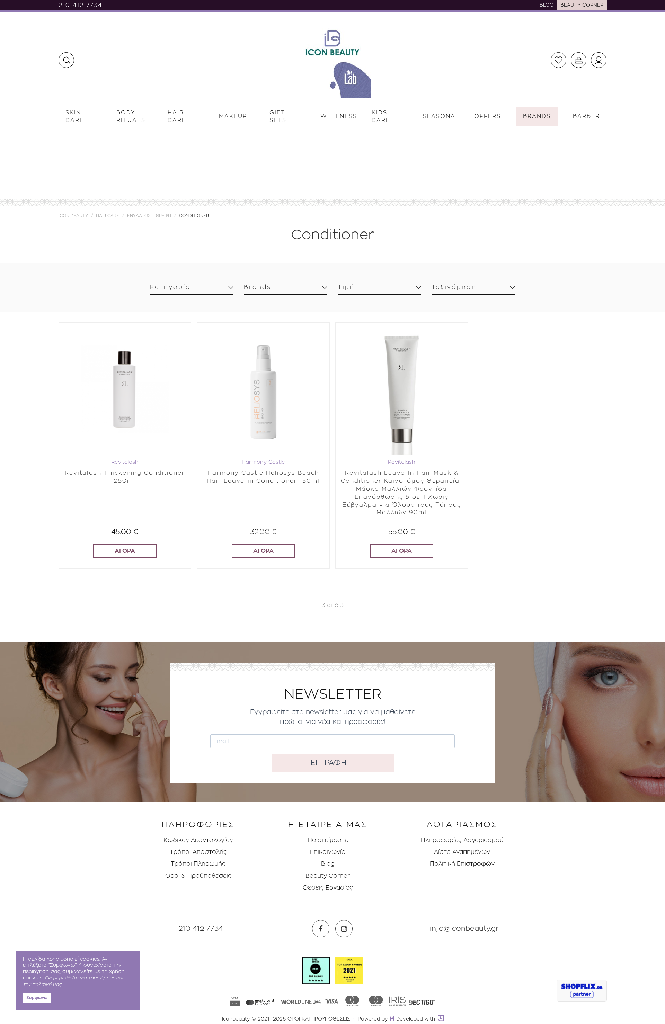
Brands (257, 287)
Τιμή (346, 287)
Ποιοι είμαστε (328, 840)
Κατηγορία (170, 287)
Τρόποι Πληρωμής (198, 864)
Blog (328, 864)
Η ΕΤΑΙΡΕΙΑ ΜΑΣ (327, 825)
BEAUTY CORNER (581, 5)
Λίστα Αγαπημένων (462, 852)
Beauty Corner (327, 876)
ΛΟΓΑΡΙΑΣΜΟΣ (462, 825)
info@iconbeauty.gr (464, 928)
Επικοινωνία (327, 852)
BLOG (546, 5)
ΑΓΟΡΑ (125, 551)
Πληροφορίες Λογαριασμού (462, 840)
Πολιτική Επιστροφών (462, 864)
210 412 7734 (80, 5)
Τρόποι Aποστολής (198, 852)
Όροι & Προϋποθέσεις (198, 876)
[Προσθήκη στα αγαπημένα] (180, 329)
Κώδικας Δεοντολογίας (198, 840)
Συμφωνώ (36, 998)
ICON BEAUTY (73, 215)
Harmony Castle (263, 462)
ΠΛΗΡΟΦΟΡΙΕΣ (198, 825)
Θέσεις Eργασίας (328, 888)
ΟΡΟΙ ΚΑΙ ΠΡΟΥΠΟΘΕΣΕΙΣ (318, 1019)
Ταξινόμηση (454, 287)
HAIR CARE (107, 215)
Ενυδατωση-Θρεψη (149, 215)
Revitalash (125, 462)
